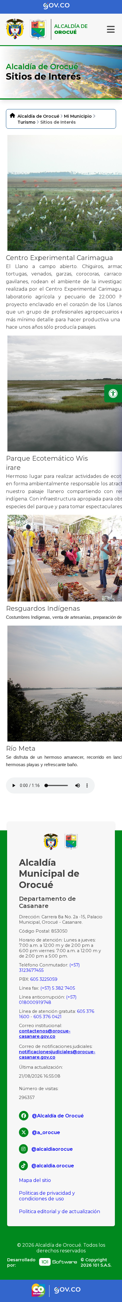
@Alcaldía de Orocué (58, 1116)
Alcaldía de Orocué (38, 116)
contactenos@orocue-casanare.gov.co (44, 1033)
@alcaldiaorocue (52, 1149)
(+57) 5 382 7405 (57, 988)
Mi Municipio (78, 116)
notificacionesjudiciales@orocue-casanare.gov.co (57, 1054)
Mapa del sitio (35, 1180)
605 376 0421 (47, 1016)
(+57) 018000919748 (47, 999)
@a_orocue (46, 1132)
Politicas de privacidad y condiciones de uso (47, 1196)
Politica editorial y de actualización (59, 1211)
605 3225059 (43, 979)
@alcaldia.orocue (52, 1166)
